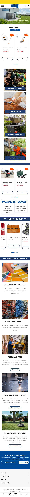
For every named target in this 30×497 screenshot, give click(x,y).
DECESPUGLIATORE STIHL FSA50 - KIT (12, 48)
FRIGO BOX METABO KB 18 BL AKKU (11, 182)
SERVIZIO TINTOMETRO (15, 284)
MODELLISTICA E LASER (15, 395)
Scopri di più (14, 30)
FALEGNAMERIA (15, 357)
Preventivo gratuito (15, 445)
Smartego (18, 491)
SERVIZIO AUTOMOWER (15, 433)
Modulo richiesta (15, 407)
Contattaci (15, 369)
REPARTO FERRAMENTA (15, 322)
